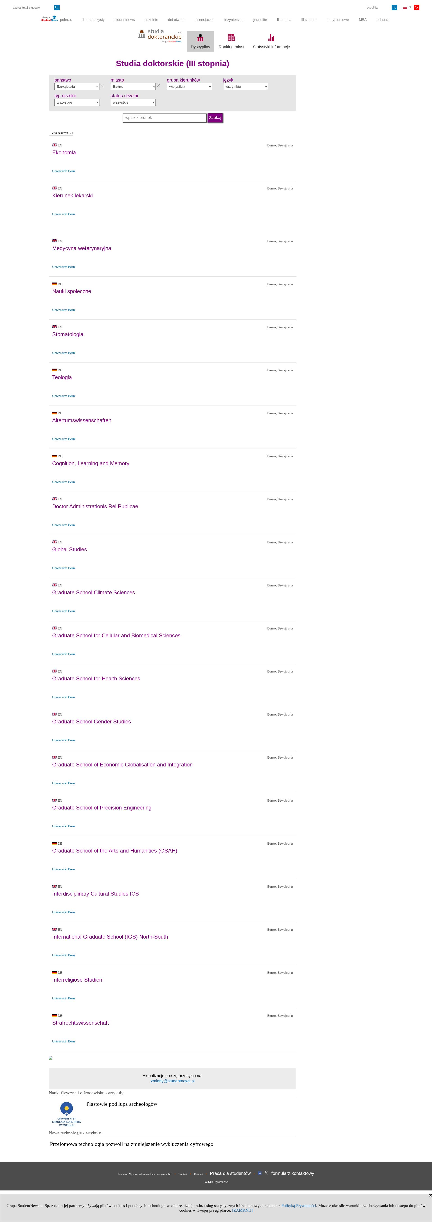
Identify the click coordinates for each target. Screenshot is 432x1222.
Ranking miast (231, 47)
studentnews (125, 20)
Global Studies (69, 549)
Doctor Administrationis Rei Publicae (95, 506)
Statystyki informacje (271, 47)
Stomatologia (67, 334)
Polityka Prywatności (216, 1182)
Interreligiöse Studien (77, 980)
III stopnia (309, 20)
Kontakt (183, 1174)
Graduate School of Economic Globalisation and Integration (122, 764)
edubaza (384, 20)
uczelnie (151, 20)
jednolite (260, 20)
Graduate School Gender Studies (91, 721)
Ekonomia (64, 152)
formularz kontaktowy (292, 1173)
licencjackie (205, 20)
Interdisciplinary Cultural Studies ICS (95, 894)
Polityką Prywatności (298, 1205)
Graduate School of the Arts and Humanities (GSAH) (114, 851)
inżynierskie (233, 20)
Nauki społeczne (71, 291)
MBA (363, 20)
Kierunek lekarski (72, 195)
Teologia (62, 377)
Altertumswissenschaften (81, 420)
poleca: (65, 20)
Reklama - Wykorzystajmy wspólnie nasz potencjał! (144, 1174)
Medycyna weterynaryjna (81, 248)
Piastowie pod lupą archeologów (121, 1104)
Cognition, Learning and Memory (90, 463)
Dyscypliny (200, 47)
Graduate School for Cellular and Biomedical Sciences (116, 635)
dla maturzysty (93, 20)
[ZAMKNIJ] (242, 1210)
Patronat (198, 1174)
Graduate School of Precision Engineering (101, 808)
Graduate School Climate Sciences (93, 592)
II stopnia (284, 20)
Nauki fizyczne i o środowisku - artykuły (86, 1092)
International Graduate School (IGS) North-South (110, 937)
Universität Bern (63, 171)
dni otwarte (177, 20)
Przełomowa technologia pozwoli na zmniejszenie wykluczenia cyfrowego (131, 1144)
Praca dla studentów (230, 1173)
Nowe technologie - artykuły (75, 1132)
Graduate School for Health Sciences (96, 678)
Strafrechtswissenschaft (80, 1023)
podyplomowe (337, 20)
